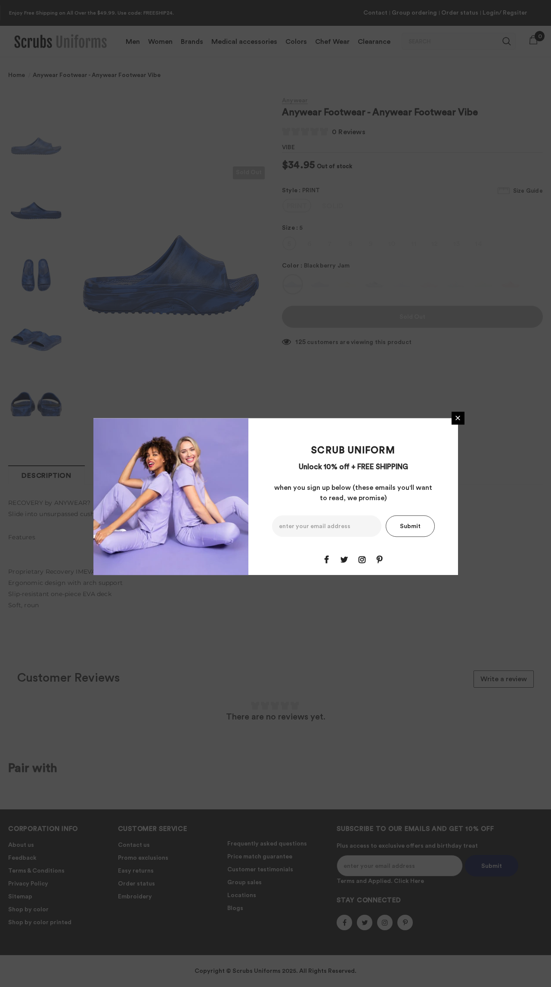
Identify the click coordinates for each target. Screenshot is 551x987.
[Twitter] (344, 559)
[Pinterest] (379, 559)
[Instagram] (362, 559)
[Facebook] (326, 559)
